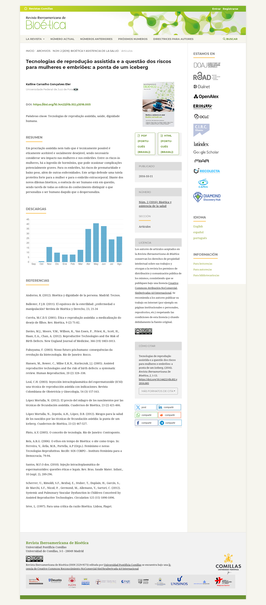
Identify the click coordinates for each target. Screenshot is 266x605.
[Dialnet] (201, 88)
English (198, 226)
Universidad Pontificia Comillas (122, 564)
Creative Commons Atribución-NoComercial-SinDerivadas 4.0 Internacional (156, 288)
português (200, 238)
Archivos (43, 50)
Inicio (30, 50)
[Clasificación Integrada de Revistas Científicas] (201, 136)
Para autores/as (202, 269)
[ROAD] (206, 79)
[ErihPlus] (202, 108)
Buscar (231, 38)
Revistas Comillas (41, 8)
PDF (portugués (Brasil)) (144, 143)
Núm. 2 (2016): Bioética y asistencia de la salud (86, 50)
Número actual (62, 38)
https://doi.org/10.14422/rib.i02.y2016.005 (62, 104)
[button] (145, 407)
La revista (34, 38)
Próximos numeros (132, 38)
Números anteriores (96, 38)
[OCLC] (202, 118)
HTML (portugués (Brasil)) (167, 143)
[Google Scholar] (206, 153)
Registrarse (230, 8)
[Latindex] (201, 145)
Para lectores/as (202, 263)
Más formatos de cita (157, 391)
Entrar (216, 8)
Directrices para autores (173, 38)
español (198, 232)
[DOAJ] (206, 66)
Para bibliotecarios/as (206, 275)
